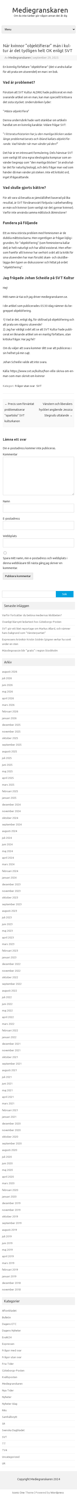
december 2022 (11, 963)
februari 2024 (10, 871)
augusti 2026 (9, 671)
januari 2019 (9, 1276)
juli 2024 (7, 837)
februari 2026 (10, 711)
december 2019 (11, 1203)
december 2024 (11, 804)
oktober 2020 (10, 1136)
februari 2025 (10, 791)
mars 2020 (8, 1183)
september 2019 (12, 1223)
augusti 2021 (9, 1070)
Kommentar (10, 454)
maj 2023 (7, 930)
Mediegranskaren (40, 10)
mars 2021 (8, 1103)
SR (3, 1423)
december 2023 (11, 884)
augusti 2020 (9, 1150)
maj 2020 (7, 1169)
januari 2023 (9, 957)
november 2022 (11, 970)
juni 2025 (7, 764)
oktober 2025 (10, 738)
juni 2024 (7, 844)
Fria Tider (8, 1363)
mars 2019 (8, 1263)
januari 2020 (9, 1196)
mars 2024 (8, 864)
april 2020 (8, 1176)
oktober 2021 (10, 1057)
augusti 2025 (9, 751)
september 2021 (12, 1063)
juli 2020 (7, 1156)
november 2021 (11, 1050)
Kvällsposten (9, 1377)
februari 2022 (10, 1030)
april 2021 (8, 1096)
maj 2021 (7, 1090)
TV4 (4, 1450)
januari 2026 (9, 718)
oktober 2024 (10, 817)
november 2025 (11, 731)
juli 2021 (7, 1076)
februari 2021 (10, 1110)
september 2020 (12, 1143)
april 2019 (8, 1256)
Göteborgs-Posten (13, 1370)
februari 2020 (10, 1190)
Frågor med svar (12, 1350)
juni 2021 (7, 1083)
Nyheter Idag (9, 1403)
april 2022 (8, 1017)
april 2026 (8, 698)
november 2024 (11, 811)
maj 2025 (7, 771)
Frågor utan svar (25, 385)
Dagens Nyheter (11, 1330)
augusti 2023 (9, 910)
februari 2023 (10, 950)
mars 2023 (8, 944)
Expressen (8, 1343)
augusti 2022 (9, 990)
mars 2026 (8, 704)
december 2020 (11, 1123)
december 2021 (11, 1043)
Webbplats (10, 536)
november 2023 (11, 890)
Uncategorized (11, 1456)
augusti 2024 (9, 831)
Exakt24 (6, 1337)
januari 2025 (9, 797)
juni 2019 (7, 1243)
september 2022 (12, 983)
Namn (6, 501)
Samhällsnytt (9, 1416)
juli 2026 (7, 678)
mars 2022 (8, 1023)
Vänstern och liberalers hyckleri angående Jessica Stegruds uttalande (55, 409)
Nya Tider (8, 1390)
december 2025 (11, 724)
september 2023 (12, 904)
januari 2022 (9, 1037)
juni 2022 (7, 1003)
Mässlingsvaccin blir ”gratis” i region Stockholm (30, 650)
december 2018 (11, 1282)
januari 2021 (9, 1116)
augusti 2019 (9, 1229)
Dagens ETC (9, 1323)
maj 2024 (7, 851)
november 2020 (11, 1130)
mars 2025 (8, 784)
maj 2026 (7, 691)
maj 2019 (7, 1249)
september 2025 (12, 744)
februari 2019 (10, 1269)
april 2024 (8, 857)
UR (3, 1463)
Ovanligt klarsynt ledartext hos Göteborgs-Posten (31, 621)
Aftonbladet (9, 1310)
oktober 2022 (10, 977)
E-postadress (11, 518)
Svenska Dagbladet (13, 1430)
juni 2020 (7, 1163)
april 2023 (8, 937)
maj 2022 (7, 1010)
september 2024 (12, 824)
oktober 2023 (10, 897)
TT (4, 1443)
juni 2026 (7, 684)
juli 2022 (7, 997)
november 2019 (11, 1209)
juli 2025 (7, 758)
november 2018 (11, 1289)
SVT (39, 385)
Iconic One (18, 1492)
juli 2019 (7, 1236)
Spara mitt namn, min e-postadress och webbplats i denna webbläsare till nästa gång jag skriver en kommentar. (35, 563)
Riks (4, 1410)
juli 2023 (7, 917)
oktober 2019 (10, 1216)
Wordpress (57, 1492)
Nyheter (6, 1396)
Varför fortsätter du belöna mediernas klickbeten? (32, 615)
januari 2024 (9, 877)
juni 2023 (7, 924)
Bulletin (6, 1317)
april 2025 (8, 777)
